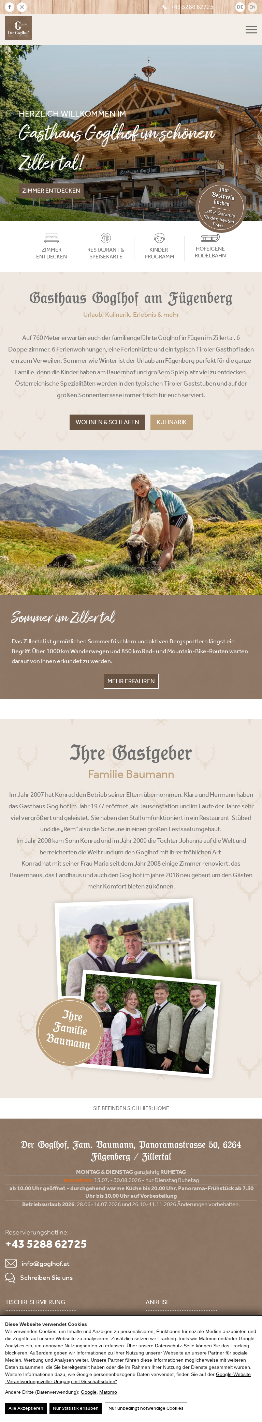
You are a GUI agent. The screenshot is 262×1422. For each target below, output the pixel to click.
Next (250, 132)
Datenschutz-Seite (174, 1345)
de (240, 7)
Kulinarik (172, 422)
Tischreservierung (35, 1302)
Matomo (108, 1392)
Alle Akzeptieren (26, 1408)
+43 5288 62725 (192, 7)
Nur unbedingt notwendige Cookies (146, 1408)
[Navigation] (251, 29)
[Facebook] (9, 7)
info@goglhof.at (46, 1263)
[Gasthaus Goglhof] (18, 30)
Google (89, 1392)
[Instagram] (22, 7)
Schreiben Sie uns (46, 1277)
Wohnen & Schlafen (107, 422)
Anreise (158, 1302)
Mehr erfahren (131, 681)
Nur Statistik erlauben (76, 1408)
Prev (11, 132)
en (252, 7)
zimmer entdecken (51, 190)
